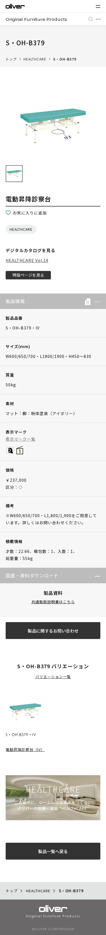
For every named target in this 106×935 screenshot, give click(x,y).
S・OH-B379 (64, 59)
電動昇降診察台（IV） (25, 749)
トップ (11, 59)
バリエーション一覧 (53, 676)
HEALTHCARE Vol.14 (27, 260)
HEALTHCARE (34, 59)
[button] (95, 301)
